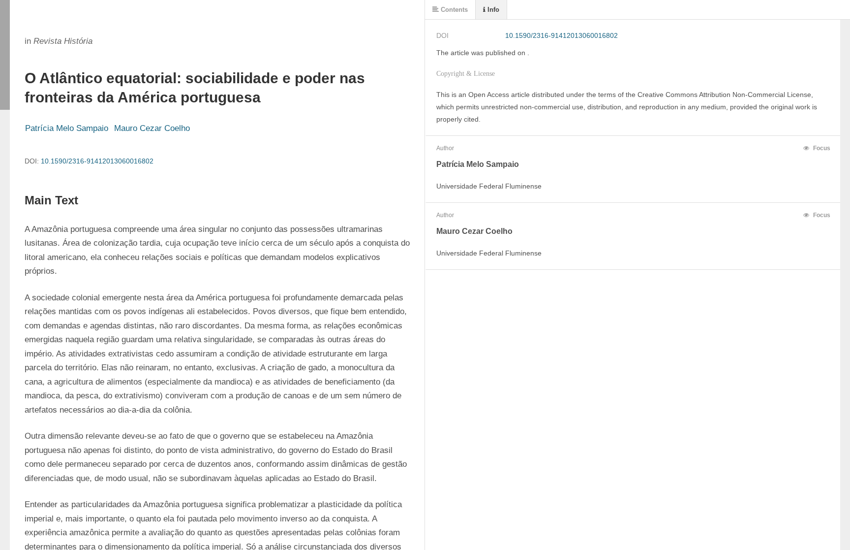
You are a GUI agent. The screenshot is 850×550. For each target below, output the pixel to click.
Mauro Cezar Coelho (152, 128)
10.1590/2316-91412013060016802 (97, 161)
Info (492, 9)
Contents (453, 9)
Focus (821, 148)
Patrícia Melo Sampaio (66, 128)
